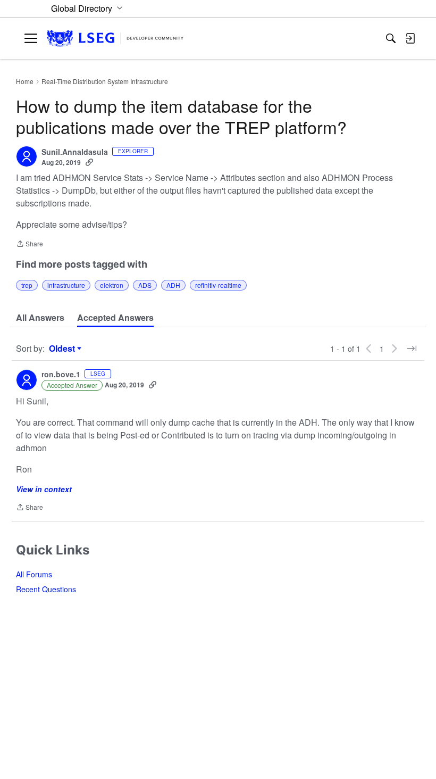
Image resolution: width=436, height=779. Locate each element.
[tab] (40, 318)
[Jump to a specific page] (411, 348)
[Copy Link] (89, 162)
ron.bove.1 (60, 374)
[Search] (390, 38)
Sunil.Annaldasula (74, 152)
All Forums (34, 574)
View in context (44, 489)
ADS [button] (145, 284)
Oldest (63, 348)
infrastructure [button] (66, 284)
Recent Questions (46, 589)
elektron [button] (111, 284)
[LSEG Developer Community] (115, 38)
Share (29, 244)
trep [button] (26, 284)
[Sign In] (410, 38)
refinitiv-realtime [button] (218, 284)
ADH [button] (173, 284)
